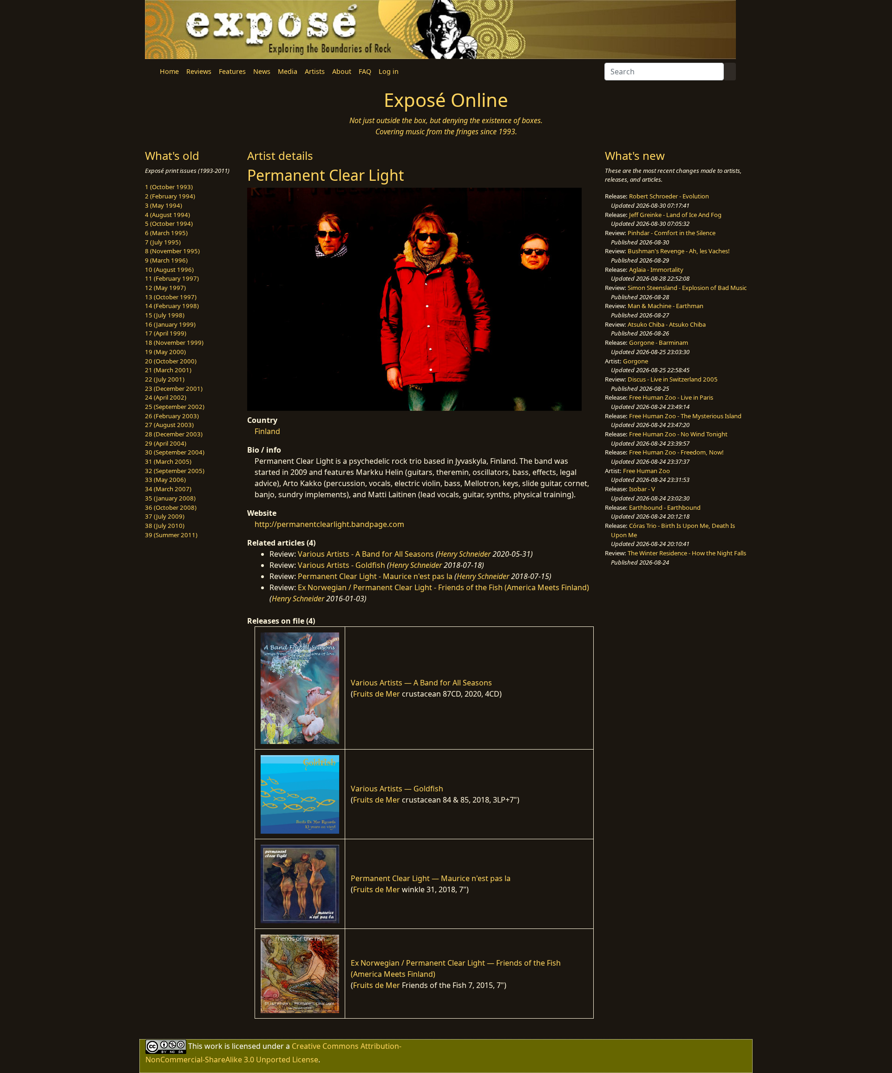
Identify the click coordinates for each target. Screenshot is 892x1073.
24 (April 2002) (165, 397)
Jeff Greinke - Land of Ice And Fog (675, 215)
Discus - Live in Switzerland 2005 (673, 379)
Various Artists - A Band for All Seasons (366, 554)
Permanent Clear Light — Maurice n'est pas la (431, 878)
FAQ (365, 71)
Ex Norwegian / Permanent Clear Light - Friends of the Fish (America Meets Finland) (443, 587)
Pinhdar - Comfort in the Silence (671, 233)
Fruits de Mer (376, 694)
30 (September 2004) (174, 452)
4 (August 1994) (167, 215)
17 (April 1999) (165, 333)
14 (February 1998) (172, 306)
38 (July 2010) (164, 525)
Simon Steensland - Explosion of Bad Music (687, 287)
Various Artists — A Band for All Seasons (421, 683)
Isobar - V (642, 489)
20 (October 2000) (171, 361)
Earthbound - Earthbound (665, 507)
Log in (389, 71)
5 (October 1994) (169, 223)
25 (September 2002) (174, 406)
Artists (315, 71)
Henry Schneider (464, 554)
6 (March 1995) (166, 233)
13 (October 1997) (171, 297)
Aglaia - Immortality (656, 269)
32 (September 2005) (174, 471)
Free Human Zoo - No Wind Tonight (678, 434)
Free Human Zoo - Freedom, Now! (676, 452)
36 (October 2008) (171, 507)
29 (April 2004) (165, 443)
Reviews (198, 71)
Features (232, 71)
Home (169, 71)
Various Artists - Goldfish (341, 565)
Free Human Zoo (646, 471)
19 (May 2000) (165, 352)
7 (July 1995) (163, 242)
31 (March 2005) (168, 461)
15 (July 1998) (164, 315)
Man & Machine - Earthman (665, 306)
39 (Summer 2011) (171, 535)
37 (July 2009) (164, 516)
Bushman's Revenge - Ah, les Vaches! (679, 251)
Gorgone (635, 361)
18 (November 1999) (174, 342)
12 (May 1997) (165, 287)
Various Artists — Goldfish (397, 788)
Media (287, 71)
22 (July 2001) (164, 379)
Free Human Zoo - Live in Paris (671, 397)
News (261, 71)
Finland (267, 431)
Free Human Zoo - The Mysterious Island (685, 416)
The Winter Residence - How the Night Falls (687, 553)
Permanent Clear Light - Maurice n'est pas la (375, 576)
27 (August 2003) (169, 425)
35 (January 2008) (170, 498)
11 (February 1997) (172, 278)
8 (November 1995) (172, 251)
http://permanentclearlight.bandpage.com (329, 524)
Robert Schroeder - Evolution (669, 196)
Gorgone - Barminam (658, 342)
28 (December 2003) (174, 434)
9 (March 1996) (166, 260)
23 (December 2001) (174, 388)
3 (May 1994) (163, 205)
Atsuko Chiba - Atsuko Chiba (667, 324)
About (341, 71)
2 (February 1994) (170, 196)
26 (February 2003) (172, 416)
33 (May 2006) (165, 479)
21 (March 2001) (168, 370)
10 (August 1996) (169, 269)
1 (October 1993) (169, 187)
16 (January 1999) (170, 324)
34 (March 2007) (168, 489)
